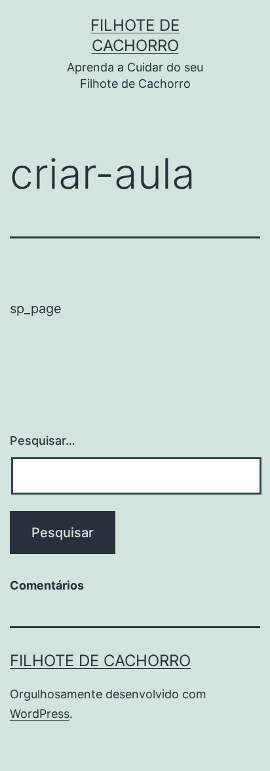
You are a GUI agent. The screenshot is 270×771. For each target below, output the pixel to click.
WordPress (39, 714)
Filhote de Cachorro (100, 660)
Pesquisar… (42, 440)
